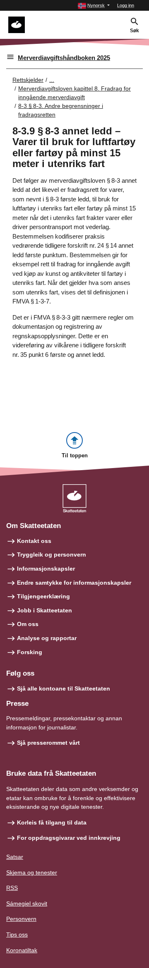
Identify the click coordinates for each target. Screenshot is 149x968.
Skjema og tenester (31, 872)
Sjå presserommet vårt (48, 742)
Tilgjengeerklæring (43, 596)
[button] (94, 5)
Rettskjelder (27, 79)
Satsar (14, 856)
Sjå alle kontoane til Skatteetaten (63, 688)
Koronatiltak (21, 950)
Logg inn (125, 5)
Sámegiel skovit (26, 903)
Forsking (29, 652)
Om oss (27, 624)
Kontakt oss (34, 541)
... (51, 79)
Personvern (21, 918)
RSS (12, 887)
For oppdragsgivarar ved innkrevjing (68, 837)
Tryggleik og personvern (51, 554)
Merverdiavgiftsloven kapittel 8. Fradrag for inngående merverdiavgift (74, 92)
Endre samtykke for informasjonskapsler (74, 582)
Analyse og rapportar (47, 638)
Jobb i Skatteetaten (44, 610)
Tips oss (17, 934)
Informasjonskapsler (46, 568)
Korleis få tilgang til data (52, 822)
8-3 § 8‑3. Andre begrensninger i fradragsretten (60, 110)
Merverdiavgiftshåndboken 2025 (64, 57)
